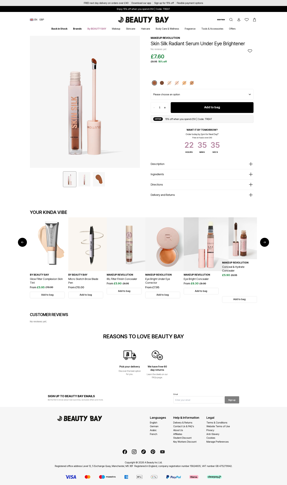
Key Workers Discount (184, 441)
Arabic (153, 430)
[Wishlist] (246, 20)
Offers (232, 28)
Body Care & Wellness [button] (167, 28)
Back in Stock (59, 28)
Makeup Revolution (165, 37)
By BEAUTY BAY (96, 28)
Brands (77, 28)
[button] (231, 20)
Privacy (210, 430)
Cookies (210, 437)
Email (175, 394)
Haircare (145, 28)
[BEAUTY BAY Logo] (143, 20)
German (154, 426)
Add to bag (212, 107)
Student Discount (182, 437)
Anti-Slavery (212, 434)
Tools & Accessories (212, 28)
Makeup (116, 28)
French (153, 434)
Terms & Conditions (216, 422)
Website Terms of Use (218, 426)
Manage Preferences (217, 441)
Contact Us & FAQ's (183, 426)
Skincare (130, 28)
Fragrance (190, 28)
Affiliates (177, 434)
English (153, 422)
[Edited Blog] (221, 19)
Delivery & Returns (182, 422)
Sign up (232, 400)
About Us (178, 430)
